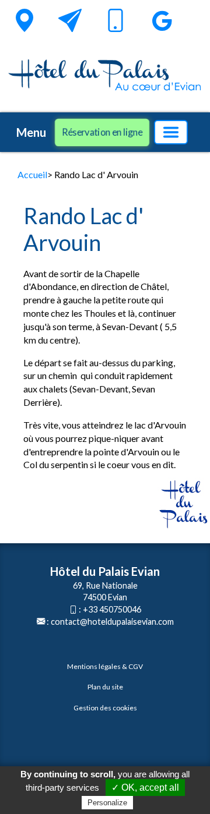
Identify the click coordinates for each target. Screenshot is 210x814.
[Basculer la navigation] (171, 132)
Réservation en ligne (102, 131)
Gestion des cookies (105, 707)
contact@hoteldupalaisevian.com (112, 622)
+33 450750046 (112, 609)
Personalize (107, 802)
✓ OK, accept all (145, 787)
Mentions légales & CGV (105, 666)
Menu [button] (31, 132)
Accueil (32, 174)
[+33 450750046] (115, 22)
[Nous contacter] (70, 20)
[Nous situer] (24, 20)
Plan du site (105, 686)
